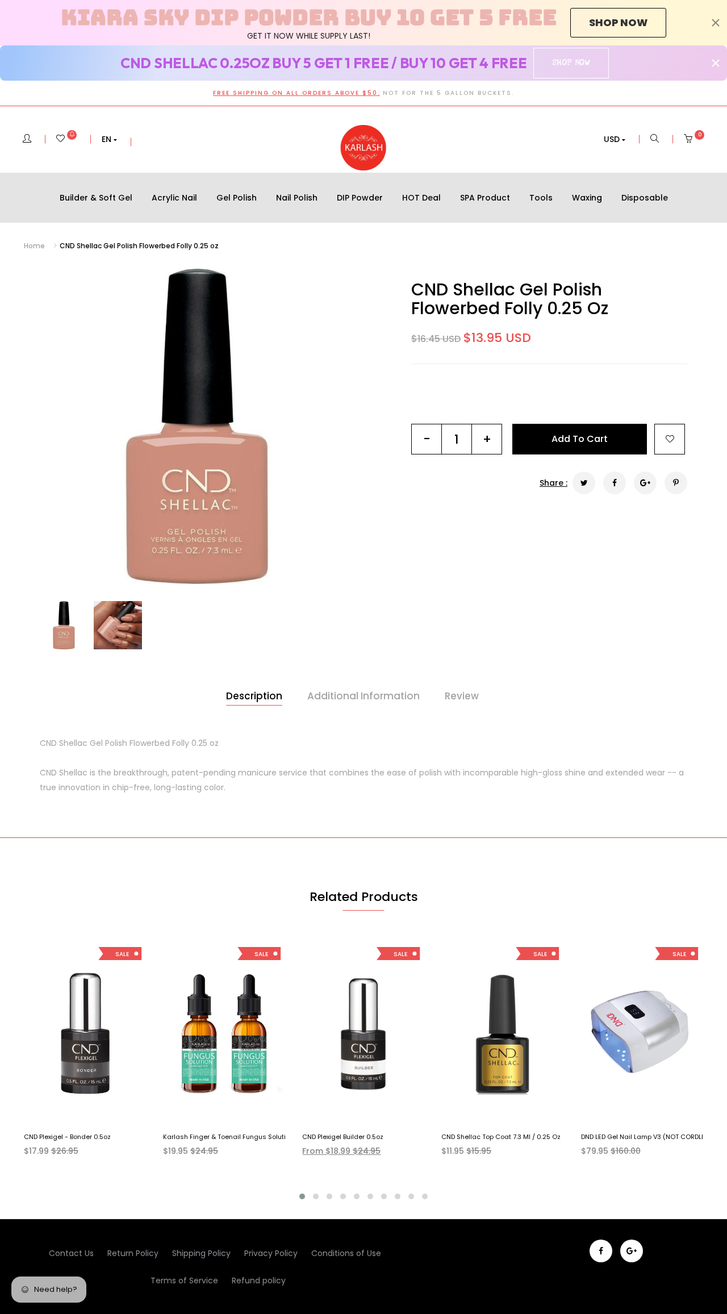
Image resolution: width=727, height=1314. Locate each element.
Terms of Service (184, 1280)
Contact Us (71, 1253)
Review (462, 696)
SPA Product (485, 197)
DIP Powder (360, 197)
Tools (541, 197)
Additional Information (363, 696)
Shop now (618, 22)
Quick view (93, 1113)
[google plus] (631, 1251)
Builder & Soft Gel (96, 197)
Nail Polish (296, 197)
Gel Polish (236, 197)
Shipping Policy (201, 1253)
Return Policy (132, 1253)
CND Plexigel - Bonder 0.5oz (67, 1136)
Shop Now (571, 62)
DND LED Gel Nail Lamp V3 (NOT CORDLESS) (648, 1136)
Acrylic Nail (174, 197)
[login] (27, 139)
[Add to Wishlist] (669, 439)
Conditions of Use (346, 1253)
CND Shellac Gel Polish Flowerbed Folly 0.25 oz (509, 298)
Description (254, 696)
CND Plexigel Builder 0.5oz (342, 1136)
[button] (109, 139)
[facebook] (601, 1251)
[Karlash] (363, 147)
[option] (197, 426)
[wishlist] (66, 139)
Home (34, 246)
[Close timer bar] (715, 22)
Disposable (644, 197)
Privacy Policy (271, 1253)
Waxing (587, 197)
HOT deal (421, 197)
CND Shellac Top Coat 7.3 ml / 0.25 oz (501, 1136)
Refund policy (259, 1280)
